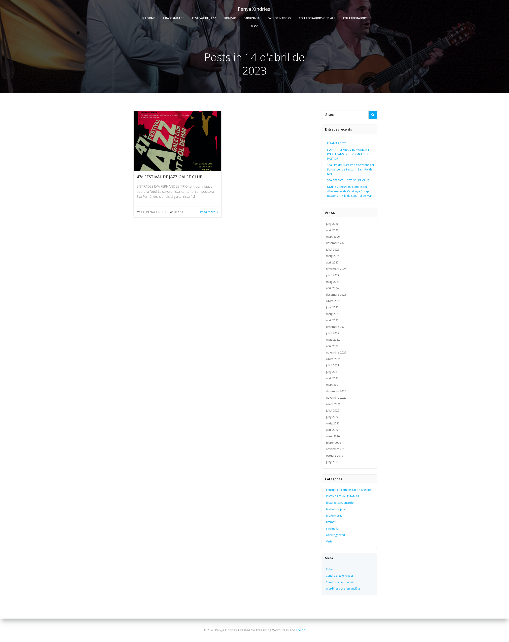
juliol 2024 (332, 275)
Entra (329, 569)
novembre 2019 (336, 449)
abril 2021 (332, 378)
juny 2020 (332, 417)
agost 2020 (333, 404)
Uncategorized (335, 535)
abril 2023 (332, 320)
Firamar (230, 18)
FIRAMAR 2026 (336, 143)
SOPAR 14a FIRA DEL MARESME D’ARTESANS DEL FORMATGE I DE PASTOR (349, 154)
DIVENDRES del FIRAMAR (342, 496)
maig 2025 (333, 256)
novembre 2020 (336, 397)
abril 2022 (332, 346)
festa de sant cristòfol (340, 502)
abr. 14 (178, 212)
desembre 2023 (336, 294)
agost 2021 (333, 359)
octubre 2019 (334, 455)
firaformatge (334, 515)
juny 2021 (332, 372)
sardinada (332, 528)
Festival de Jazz (204, 18)
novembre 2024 (336, 269)
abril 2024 (332, 288)
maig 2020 (333, 423)
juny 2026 (332, 224)
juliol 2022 (332, 333)
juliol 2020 (332, 410)
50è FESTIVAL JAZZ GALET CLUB (348, 180)
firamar (330, 522)
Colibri (301, 630)
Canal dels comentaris (340, 582)
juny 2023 (332, 307)
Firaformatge (173, 18)
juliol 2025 (332, 249)
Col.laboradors (355, 18)
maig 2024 (333, 282)
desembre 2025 (336, 243)
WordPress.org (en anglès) (343, 588)
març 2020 (333, 436)
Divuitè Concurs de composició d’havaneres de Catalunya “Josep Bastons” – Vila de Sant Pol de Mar (349, 191)
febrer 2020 (333, 442)
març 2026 (333, 236)
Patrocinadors (279, 18)
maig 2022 (333, 339)
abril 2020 (332, 430)
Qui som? (148, 18)
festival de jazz (335, 509)
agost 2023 (333, 301)
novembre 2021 (336, 352)
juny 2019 (332, 462)
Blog (254, 26)
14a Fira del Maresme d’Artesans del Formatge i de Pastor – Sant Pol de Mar (350, 169)
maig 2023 (333, 314)
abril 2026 (332, 230)
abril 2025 (332, 262)
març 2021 (333, 384)
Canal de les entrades (340, 575)
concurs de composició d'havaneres (349, 490)
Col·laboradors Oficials (317, 18)
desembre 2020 (336, 391)
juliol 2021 (332, 365)
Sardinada (251, 18)
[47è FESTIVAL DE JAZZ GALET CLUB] (177, 140)
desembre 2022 (336, 327)
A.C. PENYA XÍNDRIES (154, 212)
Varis (329, 541)
